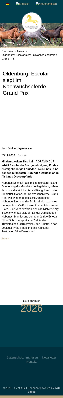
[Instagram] (21, 352)
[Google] (41, 352)
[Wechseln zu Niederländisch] (46, 4)
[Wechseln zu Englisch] (23, 4)
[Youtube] (35, 352)
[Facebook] (28, 352)
